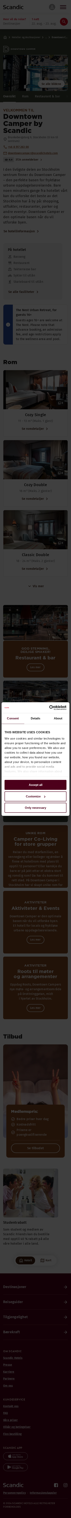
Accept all (35, 784)
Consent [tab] (13, 718)
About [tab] (58, 718)
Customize (33, 796)
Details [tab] (35, 718)
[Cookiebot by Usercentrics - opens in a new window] (50, 707)
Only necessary (35, 807)
